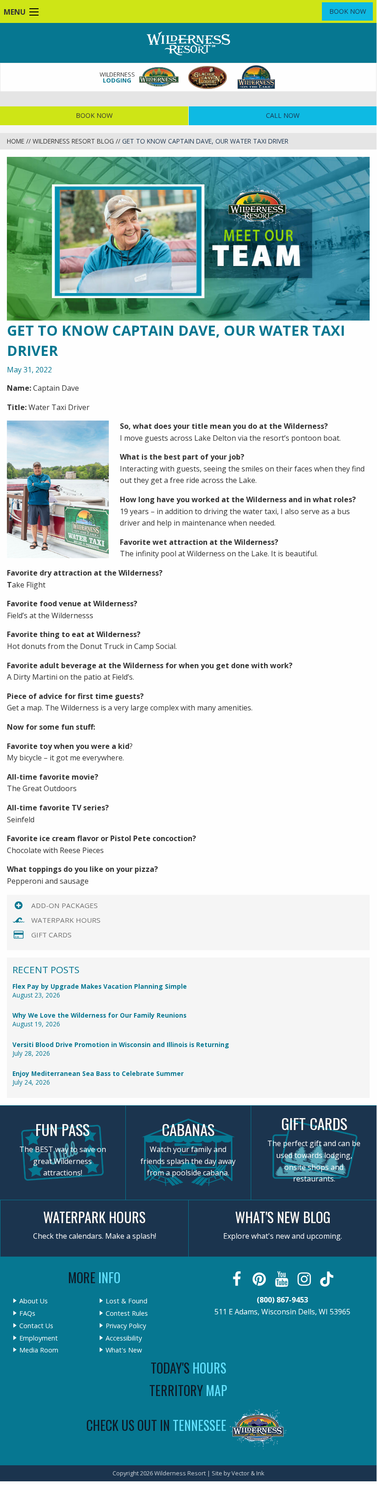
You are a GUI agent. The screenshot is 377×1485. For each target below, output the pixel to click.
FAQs (27, 1313)
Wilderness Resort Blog (73, 141)
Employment (38, 1338)
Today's (188, 1367)
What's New (124, 1350)
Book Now (347, 11)
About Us (33, 1301)
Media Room (38, 1350)
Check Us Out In (156, 1425)
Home (15, 141)
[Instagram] (305, 1279)
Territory (188, 1390)
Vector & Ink (247, 1473)
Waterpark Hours (66, 920)
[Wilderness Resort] (159, 77)
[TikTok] (327, 1279)
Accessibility (124, 1338)
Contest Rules (127, 1313)
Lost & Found (126, 1301)
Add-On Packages (64, 905)
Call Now (282, 115)
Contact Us (36, 1326)
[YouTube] (282, 1279)
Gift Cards (51, 934)
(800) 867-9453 (282, 1300)
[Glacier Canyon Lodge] (208, 77)
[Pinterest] (260, 1279)
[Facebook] (237, 1279)
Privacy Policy (126, 1326)
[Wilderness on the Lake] (256, 77)
